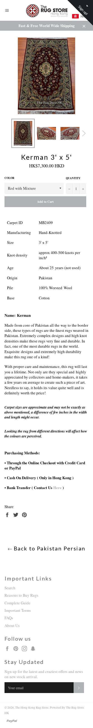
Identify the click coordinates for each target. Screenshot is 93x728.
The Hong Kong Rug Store (32, 707)
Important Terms (18, 610)
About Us (12, 625)
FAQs (9, 617)
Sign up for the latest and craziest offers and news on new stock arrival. (44, 674)
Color (9, 178)
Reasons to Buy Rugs (21, 595)
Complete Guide (17, 603)
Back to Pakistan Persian (49, 548)
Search (10, 587)
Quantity (73, 178)
